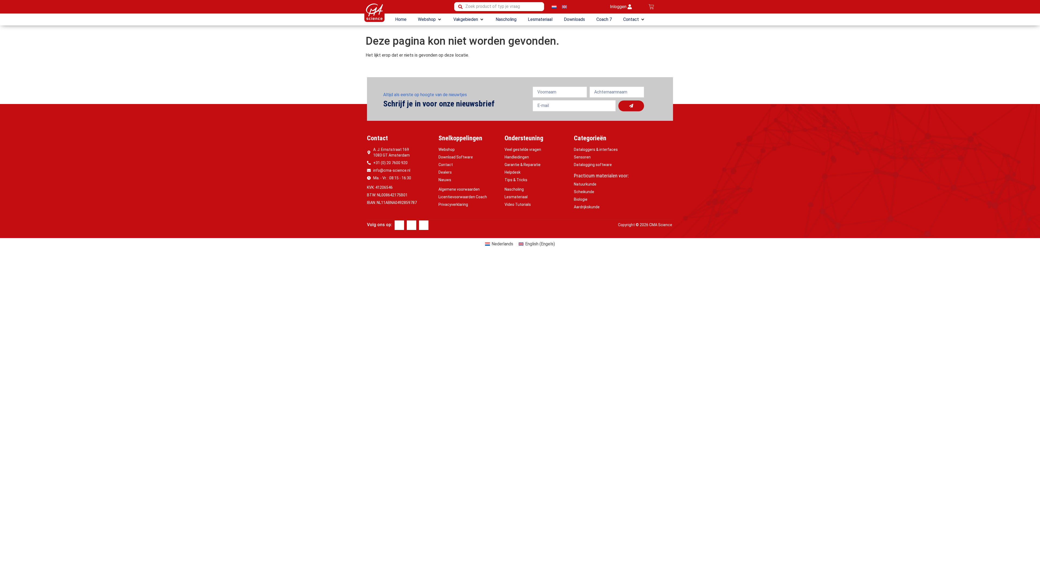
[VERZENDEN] (631, 105)
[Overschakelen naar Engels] (564, 6)
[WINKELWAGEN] (651, 7)
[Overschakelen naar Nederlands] (554, 6)
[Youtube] (423, 225)
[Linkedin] (411, 225)
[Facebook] (399, 225)
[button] (430, 19)
